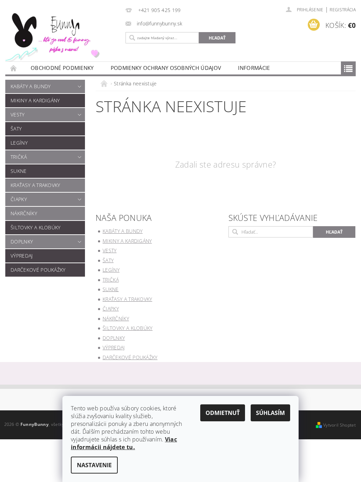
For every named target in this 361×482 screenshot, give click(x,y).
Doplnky (22, 241)
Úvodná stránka (13, 68)
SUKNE (19, 171)
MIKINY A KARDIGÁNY (35, 100)
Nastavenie (94, 465)
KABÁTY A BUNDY (30, 86)
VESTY (18, 114)
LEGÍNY (19, 142)
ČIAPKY (19, 199)
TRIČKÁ (19, 156)
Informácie (254, 67)
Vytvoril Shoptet (339, 425)
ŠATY (16, 128)
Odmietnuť (223, 413)
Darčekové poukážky (38, 269)
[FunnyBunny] (60, 35)
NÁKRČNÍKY (24, 213)
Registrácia (343, 10)
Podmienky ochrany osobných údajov (166, 67)
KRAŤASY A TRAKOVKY (35, 185)
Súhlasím (270, 413)
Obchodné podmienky (62, 67)
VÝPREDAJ (22, 255)
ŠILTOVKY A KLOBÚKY (36, 227)
